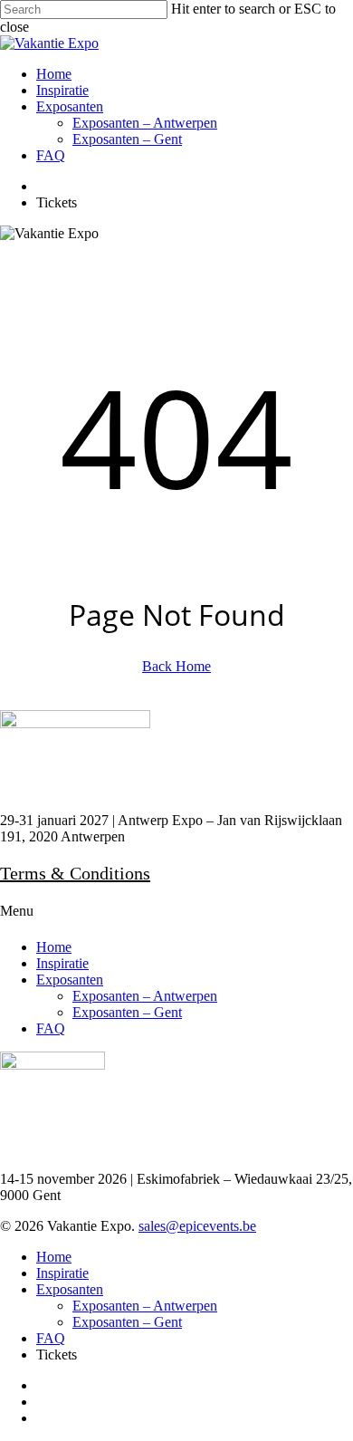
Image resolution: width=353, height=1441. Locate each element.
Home (54, 947)
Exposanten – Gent (127, 1012)
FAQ (50, 1028)
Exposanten (69, 979)
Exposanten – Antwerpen (144, 996)
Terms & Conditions (75, 873)
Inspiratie (62, 963)
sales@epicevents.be (197, 1226)
